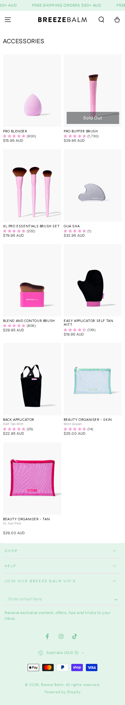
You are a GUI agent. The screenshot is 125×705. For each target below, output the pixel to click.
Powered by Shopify (63, 692)
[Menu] (8, 20)
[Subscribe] (116, 599)
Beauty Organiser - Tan (26, 519)
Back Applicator (18, 420)
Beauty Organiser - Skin (88, 420)
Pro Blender (15, 131)
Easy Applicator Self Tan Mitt (88, 323)
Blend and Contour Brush (29, 321)
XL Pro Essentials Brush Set (31, 226)
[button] (101, 20)
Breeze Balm (52, 684)
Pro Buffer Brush (81, 131)
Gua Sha (71, 226)
